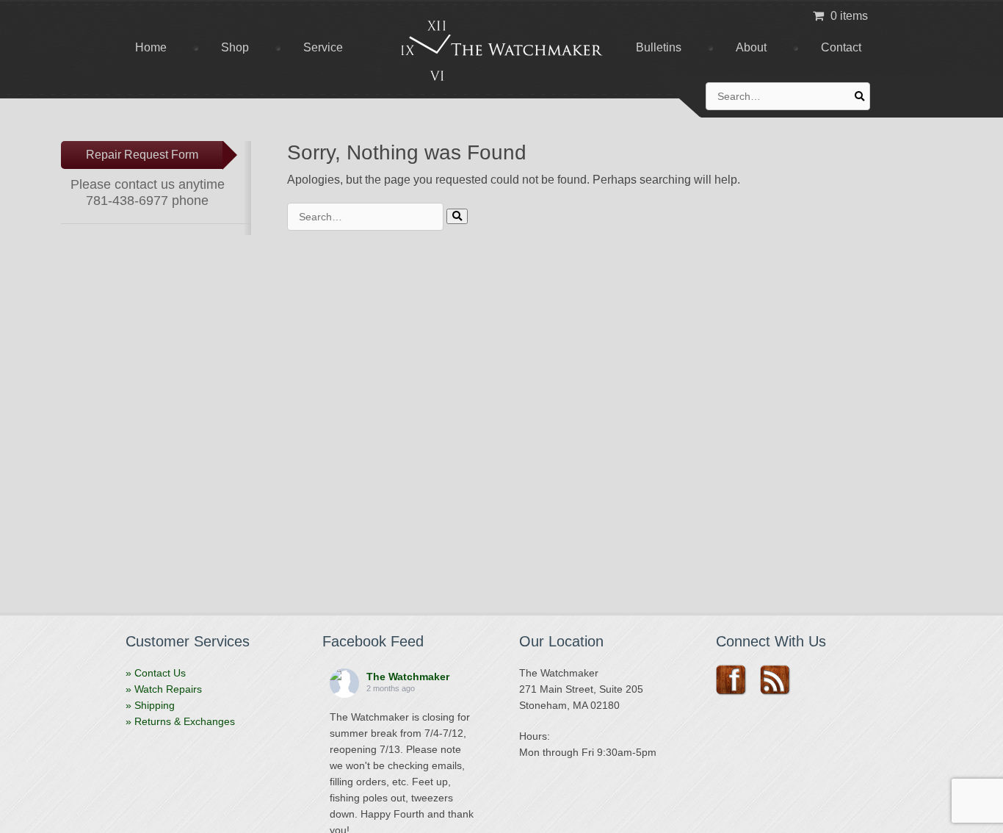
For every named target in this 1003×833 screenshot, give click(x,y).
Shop (235, 47)
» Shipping (150, 705)
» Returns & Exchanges (180, 721)
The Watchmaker (407, 676)
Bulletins (658, 47)
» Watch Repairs (164, 689)
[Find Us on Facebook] (736, 680)
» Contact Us (156, 673)
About (751, 47)
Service (323, 47)
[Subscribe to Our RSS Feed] (780, 680)
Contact (841, 47)
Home (151, 47)
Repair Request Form (142, 154)
